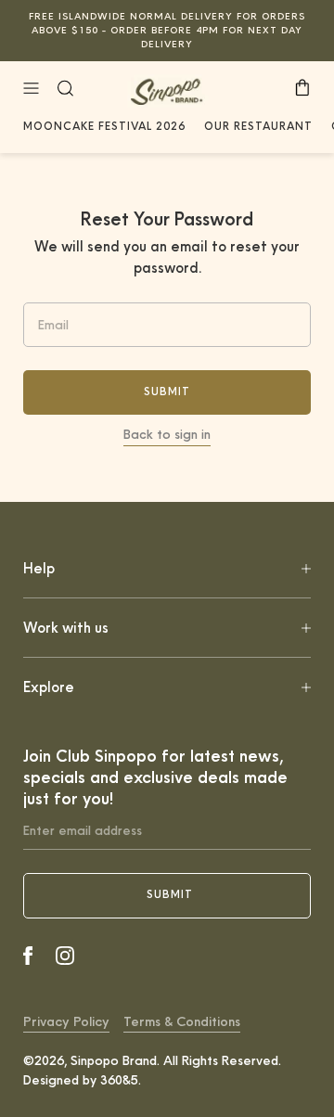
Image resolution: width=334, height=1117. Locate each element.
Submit (167, 391)
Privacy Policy (66, 1021)
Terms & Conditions (181, 1021)
